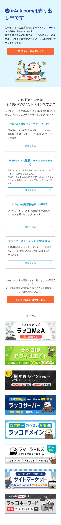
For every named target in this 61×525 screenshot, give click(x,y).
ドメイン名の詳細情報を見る (30, 299)
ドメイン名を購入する (32, 51)
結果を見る (30, 146)
